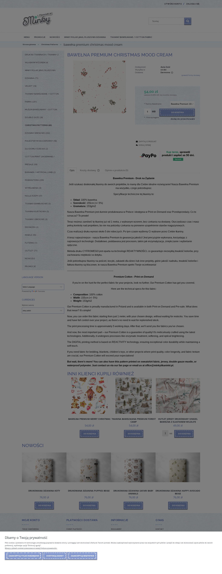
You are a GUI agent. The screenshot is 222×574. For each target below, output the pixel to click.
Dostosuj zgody (55, 555)
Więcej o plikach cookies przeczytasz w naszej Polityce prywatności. (31, 548)
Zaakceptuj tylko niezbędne (24, 555)
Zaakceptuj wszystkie (82, 555)
